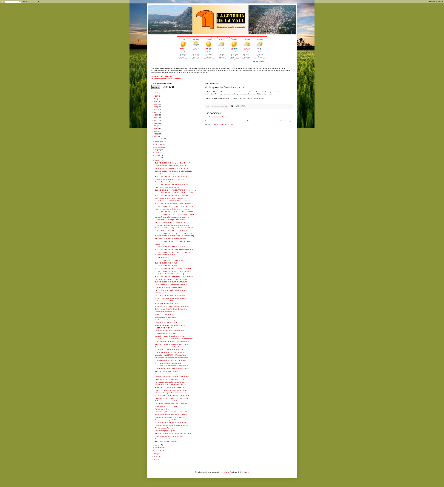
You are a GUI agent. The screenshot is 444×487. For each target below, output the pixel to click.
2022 (155, 107)
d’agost (157, 150)
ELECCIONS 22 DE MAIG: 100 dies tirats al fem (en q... (172, 176)
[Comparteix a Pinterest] (244, 106)
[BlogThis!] (238, 106)
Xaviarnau (226, 472)
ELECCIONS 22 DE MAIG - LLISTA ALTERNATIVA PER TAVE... (174, 249)
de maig (158, 158)
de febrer (158, 447)
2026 (155, 96)
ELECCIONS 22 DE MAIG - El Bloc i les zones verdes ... (172, 255)
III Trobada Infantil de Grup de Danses (167, 303)
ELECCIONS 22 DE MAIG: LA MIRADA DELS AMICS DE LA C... (174, 193)
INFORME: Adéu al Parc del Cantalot (166, 371)
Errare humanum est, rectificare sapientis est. (169, 374)
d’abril (157, 161)
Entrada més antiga (286, 121)
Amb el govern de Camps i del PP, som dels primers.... (172, 420)
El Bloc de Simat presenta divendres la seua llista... (171, 298)
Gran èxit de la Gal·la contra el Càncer (167, 333)
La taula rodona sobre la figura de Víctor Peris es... (171, 360)
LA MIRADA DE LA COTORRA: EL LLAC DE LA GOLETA (172, 201)
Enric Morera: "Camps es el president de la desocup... (172, 404)
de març (158, 445)
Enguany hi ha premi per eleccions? (166, 441)
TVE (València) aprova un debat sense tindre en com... (172, 358)
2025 (155, 99)
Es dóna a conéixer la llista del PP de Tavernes (169, 417)
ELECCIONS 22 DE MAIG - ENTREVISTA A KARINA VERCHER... (175, 252)
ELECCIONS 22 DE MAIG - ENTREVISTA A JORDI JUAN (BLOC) (175, 241)
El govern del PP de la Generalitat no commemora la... (172, 366)
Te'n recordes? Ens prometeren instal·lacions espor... (171, 393)
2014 (155, 128)
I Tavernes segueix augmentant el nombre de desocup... (172, 209)
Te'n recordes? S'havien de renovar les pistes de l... (171, 349)
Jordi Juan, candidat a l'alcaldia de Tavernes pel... (170, 325)
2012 (155, 134)
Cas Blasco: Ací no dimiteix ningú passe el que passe (171, 320)
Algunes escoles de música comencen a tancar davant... (172, 306)
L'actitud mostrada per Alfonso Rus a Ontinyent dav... (171, 279)
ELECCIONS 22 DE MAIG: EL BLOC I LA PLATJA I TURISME (174, 233)
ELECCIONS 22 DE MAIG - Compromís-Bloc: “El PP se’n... (173, 163)
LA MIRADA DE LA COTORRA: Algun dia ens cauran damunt (174, 339)
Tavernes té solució (161, 293)
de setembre (159, 147)
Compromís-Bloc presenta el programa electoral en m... (172, 377)
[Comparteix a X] (240, 106)
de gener (158, 450)
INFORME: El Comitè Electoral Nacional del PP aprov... (172, 344)
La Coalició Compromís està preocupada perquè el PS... (172, 225)
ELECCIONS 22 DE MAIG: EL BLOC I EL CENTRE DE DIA (173, 171)
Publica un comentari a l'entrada (218, 117)
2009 (155, 456)
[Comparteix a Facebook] (242, 106)
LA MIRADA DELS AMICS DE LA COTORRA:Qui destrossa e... (174, 274)
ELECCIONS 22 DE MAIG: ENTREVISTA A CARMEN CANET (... (175, 236)
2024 (155, 101)
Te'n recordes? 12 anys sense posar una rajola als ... (171, 385)
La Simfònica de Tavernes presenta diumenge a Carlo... (172, 368)
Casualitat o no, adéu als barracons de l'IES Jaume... (171, 412)
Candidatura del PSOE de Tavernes (166, 322)
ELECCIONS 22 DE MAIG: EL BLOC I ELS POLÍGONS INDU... (174, 212)
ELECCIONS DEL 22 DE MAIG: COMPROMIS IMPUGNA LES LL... (175, 190)
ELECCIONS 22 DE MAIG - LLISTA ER (167, 266)
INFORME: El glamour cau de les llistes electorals (170, 239)
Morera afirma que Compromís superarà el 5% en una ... (172, 341)
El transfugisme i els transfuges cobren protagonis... (171, 220)
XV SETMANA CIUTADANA (163, 328)
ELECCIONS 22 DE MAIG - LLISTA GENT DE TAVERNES (173, 271)
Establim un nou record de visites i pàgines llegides (171, 390)
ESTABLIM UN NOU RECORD (164, 258)
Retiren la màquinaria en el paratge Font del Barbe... (171, 414)
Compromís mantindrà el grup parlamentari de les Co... (172, 217)
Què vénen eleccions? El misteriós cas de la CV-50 (171, 165)
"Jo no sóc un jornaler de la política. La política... (170, 336)
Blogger (246, 472)
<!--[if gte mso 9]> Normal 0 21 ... (165, 301)
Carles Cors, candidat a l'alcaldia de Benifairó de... (171, 309)
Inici (248, 121)
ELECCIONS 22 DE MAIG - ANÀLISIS (166, 263)
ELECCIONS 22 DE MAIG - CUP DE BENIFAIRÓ (170, 247)
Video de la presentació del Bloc (165, 312)
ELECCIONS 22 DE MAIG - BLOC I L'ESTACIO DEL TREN (173, 268)
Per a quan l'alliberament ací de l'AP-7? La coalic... (171, 222)
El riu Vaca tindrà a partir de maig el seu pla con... (170, 352)
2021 (155, 109)
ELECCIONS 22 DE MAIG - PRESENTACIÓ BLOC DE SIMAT (174, 276)
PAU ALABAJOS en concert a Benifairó (167, 187)
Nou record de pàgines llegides (165, 431)
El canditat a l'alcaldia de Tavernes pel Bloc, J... (170, 287)
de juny (157, 155)
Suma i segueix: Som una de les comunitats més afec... (172, 168)
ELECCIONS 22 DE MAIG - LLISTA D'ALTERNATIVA (171, 282)
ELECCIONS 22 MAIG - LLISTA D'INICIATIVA (169, 260)
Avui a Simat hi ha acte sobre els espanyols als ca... (171, 387)
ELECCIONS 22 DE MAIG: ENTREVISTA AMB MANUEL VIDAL (174, 214)
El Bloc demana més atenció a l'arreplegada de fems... (172, 347)
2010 (155, 454)
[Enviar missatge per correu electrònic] (231, 106)
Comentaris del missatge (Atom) (224, 124)
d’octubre (158, 144)
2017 (155, 120)
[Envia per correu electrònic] (236, 106)
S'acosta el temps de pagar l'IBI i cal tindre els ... (170, 179)
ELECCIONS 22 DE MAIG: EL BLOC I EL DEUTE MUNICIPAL (174, 206)
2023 (155, 104)
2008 (155, 459)
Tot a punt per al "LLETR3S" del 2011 (166, 406)
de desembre (159, 139)
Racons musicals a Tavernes (164, 428)
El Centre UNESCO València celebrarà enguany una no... (173, 395)
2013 (155, 131)
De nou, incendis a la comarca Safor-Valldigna (169, 330)
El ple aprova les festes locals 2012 (166, 401)
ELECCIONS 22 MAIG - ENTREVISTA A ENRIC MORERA (173, 203)
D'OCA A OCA (159, 244)
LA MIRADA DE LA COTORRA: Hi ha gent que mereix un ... (173, 398)
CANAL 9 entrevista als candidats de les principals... (171, 285)
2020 (155, 112)
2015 (155, 126)
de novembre (159, 142)
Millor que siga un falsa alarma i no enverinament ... (171, 295)
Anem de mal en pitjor (162, 409)
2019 (155, 115)
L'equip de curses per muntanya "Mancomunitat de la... (172, 425)
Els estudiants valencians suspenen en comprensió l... (172, 174)
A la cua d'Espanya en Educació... (165, 182)
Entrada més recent (211, 121)
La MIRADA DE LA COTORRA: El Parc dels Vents (170, 355)
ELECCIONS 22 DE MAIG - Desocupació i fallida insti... (172, 184)
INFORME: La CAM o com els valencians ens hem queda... (173, 433)
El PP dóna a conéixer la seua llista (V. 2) (168, 363)
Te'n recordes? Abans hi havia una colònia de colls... (171, 422)
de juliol (157, 152)
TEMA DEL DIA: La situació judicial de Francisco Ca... (171, 382)
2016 (155, 123)
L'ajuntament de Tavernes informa (165, 317)
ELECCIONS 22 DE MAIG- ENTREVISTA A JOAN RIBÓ (172, 195)
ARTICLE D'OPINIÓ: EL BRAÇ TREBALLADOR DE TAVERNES (174, 228)
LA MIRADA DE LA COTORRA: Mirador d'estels (169, 379)
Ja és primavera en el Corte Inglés (165, 439)
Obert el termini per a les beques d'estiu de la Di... (170, 198)
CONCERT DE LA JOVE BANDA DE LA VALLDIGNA (171, 230)
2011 (155, 136)
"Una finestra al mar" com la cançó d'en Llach (169, 436)
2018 (155, 118)
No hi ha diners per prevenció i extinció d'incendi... (171, 290)
